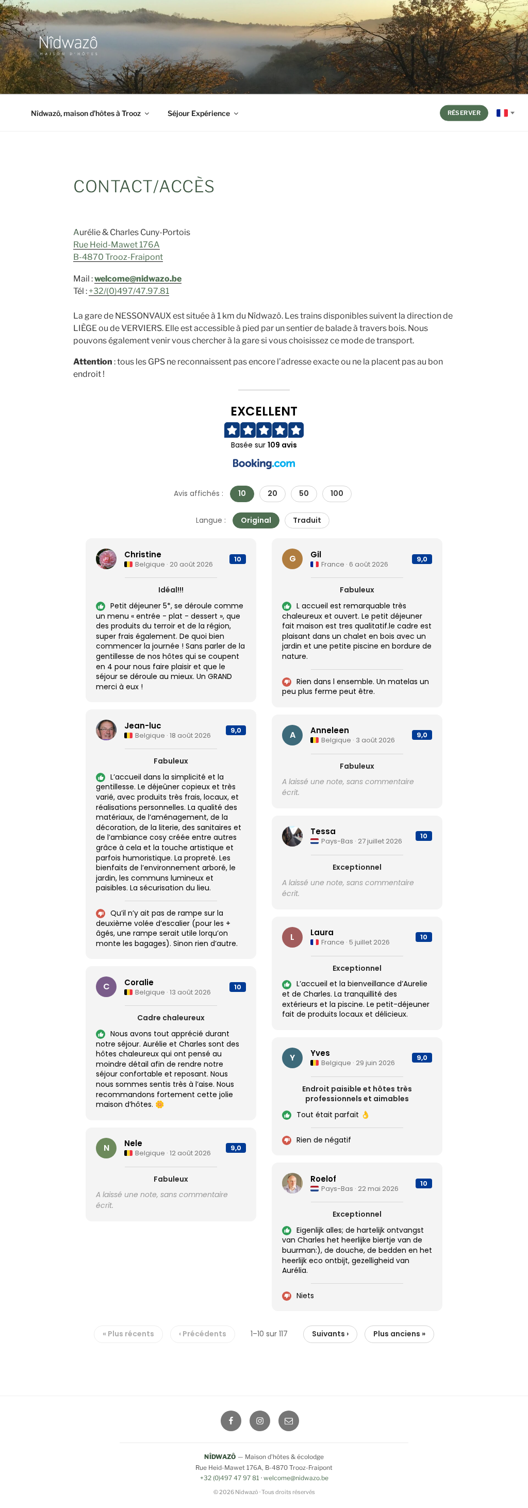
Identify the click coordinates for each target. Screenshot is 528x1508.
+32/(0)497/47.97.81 (129, 291)
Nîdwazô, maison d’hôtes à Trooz (86, 113)
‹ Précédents (202, 1334)
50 (304, 493)
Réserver (464, 112)
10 (242, 493)
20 (272, 493)
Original (256, 520)
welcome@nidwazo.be (138, 279)
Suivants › (330, 1334)
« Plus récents (128, 1334)
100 (337, 493)
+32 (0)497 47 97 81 (229, 1478)
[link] (170, 620)
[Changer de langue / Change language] (505, 113)
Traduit (307, 520)
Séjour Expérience (199, 113)
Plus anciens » (399, 1334)
